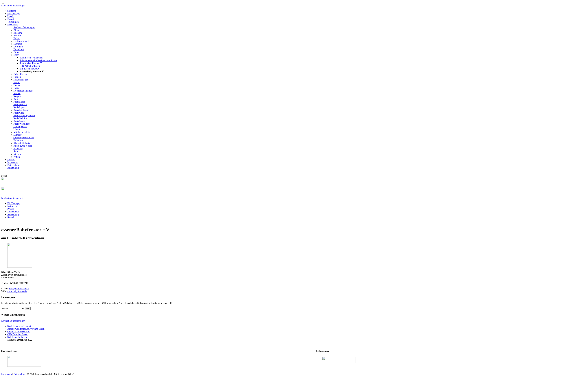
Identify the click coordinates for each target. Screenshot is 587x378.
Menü (4, 175)
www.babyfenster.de (17, 291)
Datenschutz (19, 374)
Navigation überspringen (13, 5)
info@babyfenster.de (19, 288)
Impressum (6, 374)
